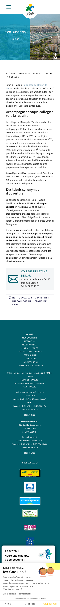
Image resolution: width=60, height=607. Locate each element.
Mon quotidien (28, 73)
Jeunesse (47, 73)
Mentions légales (29, 348)
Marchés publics (30, 362)
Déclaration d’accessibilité (30, 366)
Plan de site (30, 359)
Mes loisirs (29, 341)
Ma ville (29, 334)
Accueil (10, 73)
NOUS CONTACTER (30, 463)
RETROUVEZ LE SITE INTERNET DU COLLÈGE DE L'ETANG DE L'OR (30, 301)
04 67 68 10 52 (29, 453)
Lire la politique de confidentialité (17, 594)
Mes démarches (29, 345)
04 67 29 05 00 (29, 415)
